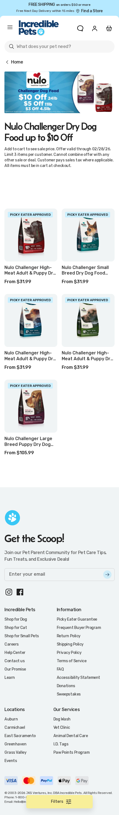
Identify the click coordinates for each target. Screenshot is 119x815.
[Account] (94, 28)
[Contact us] (80, 28)
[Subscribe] (107, 574)
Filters (57, 801)
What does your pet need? (40, 47)
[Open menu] (9, 28)
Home (17, 62)
